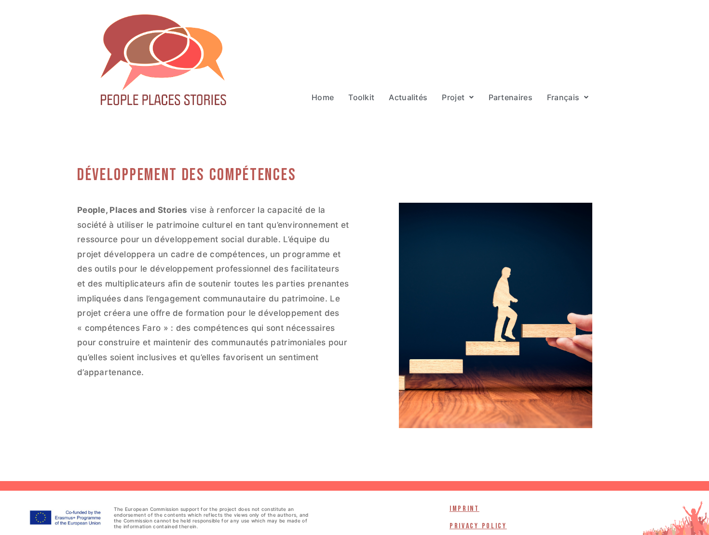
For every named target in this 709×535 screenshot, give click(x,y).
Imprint (464, 508)
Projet (453, 97)
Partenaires (510, 97)
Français (563, 97)
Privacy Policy (478, 526)
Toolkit (361, 97)
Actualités (408, 97)
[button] (458, 97)
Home (323, 97)
